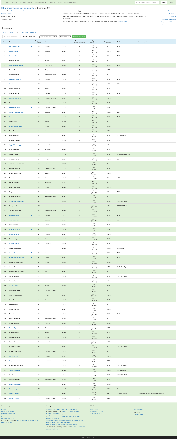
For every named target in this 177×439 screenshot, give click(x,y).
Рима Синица (13, 389)
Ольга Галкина (13, 356)
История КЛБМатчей (96, 413)
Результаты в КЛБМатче (168, 22)
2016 (78, 417)
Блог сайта (4, 415)
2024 (63, 417)
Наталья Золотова (15, 117)
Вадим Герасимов (15, 384)
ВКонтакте (20, 420)
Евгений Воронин (14, 243)
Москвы (64, 411)
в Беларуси (81, 426)
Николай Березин (14, 56)
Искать (164, 2)
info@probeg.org (139, 409)
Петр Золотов (13, 84)
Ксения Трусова (14, 286)
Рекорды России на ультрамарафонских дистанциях (61, 424)
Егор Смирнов (13, 51)
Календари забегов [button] (25, 2)
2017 (74, 417)
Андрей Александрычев (17, 145)
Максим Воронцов (15, 79)
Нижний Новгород (6, 14)
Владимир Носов (14, 361)
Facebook (26, 420)
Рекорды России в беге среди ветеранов (58, 422)
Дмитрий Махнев (14, 46)
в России (73, 426)
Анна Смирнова (14, 215)
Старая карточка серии (169, 19)
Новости (14, 2)
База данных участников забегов (55, 415)
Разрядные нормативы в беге (55, 428)
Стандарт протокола (52, 430)
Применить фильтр (79, 37)
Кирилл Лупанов (14, 328)
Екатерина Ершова (15, 98)
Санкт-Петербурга (73, 411)
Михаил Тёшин (14, 398)
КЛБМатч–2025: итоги (96, 411)
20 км (4, 32)
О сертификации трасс (52, 419)
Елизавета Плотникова (16, 201)
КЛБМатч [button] (51, 2)
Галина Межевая (14, 370)
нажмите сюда (122, 21)
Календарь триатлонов (52, 413)
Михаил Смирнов (14, 253)
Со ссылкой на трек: (28, 36)
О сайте (3, 409)
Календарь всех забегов (53, 409)
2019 (67, 417)
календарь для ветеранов (69, 409)
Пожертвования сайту (8, 417)
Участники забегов (40, 2)
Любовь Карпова (14, 229)
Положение (172, 14)
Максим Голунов (14, 107)
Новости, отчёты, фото (169, 25)
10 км (11, 32)
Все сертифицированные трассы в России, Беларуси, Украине (64, 420)
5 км (17, 32)
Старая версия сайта (7, 419)
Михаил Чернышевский (16, 112)
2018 (70, 417)
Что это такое (94, 409)
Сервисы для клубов (7, 411)
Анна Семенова (14, 220)
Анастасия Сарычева (16, 65)
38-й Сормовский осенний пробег (18, 7)
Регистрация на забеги (8, 413)
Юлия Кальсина (14, 393)
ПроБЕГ (6, 2)
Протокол (173, 16)
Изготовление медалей (71, 2)
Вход (171, 2)
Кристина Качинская (15, 126)
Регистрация (172, 11)
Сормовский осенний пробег (19, 11)
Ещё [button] (59, 2)
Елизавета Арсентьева (16, 257)
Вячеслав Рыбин (14, 234)
